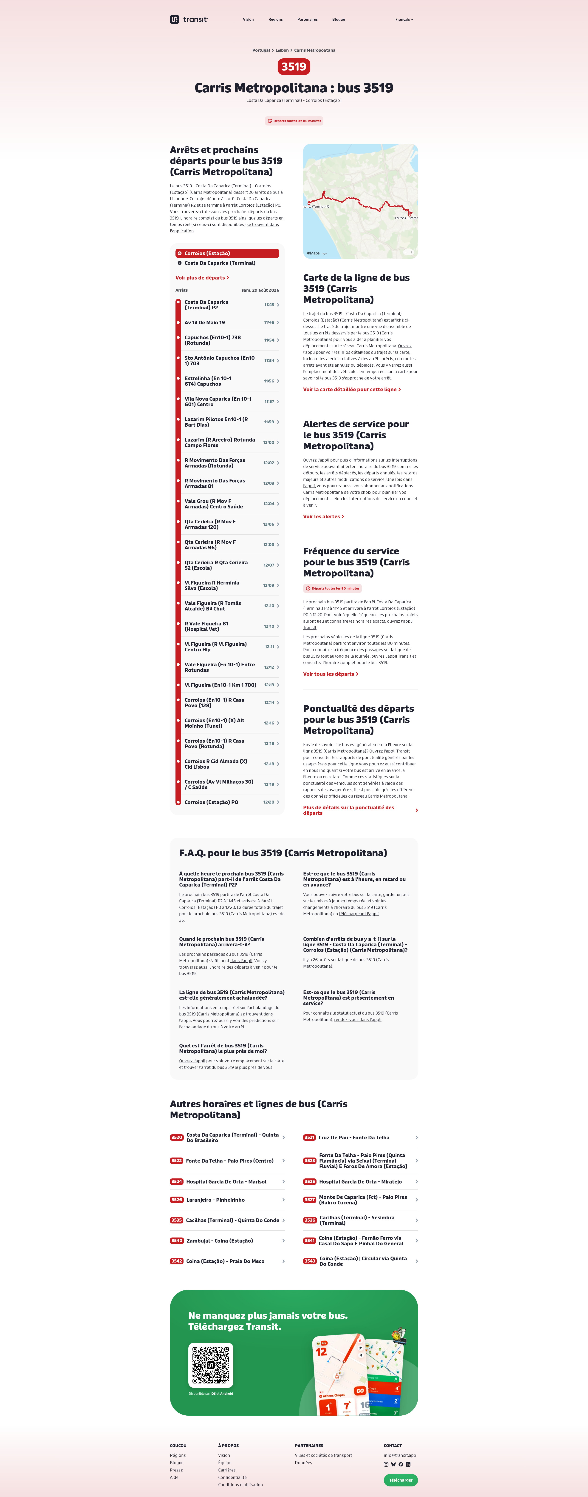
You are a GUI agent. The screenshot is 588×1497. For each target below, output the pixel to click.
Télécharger (401, 1480)
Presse (176, 1469)
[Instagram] (386, 1464)
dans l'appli (241, 960)
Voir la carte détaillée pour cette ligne (350, 389)
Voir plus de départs (200, 277)
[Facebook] (401, 1464)
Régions (276, 19)
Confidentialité (232, 1477)
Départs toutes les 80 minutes (297, 121)
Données (303, 1462)
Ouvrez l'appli (316, 459)
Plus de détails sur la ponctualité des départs (348, 810)
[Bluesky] (393, 1464)
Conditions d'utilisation (240, 1484)
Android (226, 1393)
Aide (174, 1477)
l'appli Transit (398, 656)
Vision (248, 19)
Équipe (225, 1462)
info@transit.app (400, 1455)
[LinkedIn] (408, 1464)
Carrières (227, 1469)
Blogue (338, 19)
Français (403, 19)
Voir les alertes (321, 516)
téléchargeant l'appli (359, 913)
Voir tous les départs (328, 674)
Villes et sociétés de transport (323, 1455)
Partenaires (307, 19)
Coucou (178, 1446)
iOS (213, 1393)
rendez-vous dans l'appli (358, 1019)
